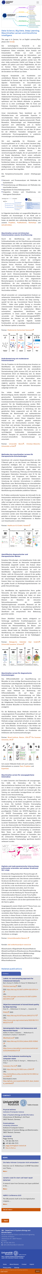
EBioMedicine (8, 1038)
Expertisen (5, 768)
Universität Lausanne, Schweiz (11, 644)
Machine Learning (9, 986)
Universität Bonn (15, 444)
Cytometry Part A (9, 1066)
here (11, 42)
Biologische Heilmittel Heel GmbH (23, 642)
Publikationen (22, 222)
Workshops (32, 222)
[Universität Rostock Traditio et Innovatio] (13, 1253)
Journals (6, 973)
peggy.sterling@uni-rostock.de (15, 1145)
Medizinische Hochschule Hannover (19, 330)
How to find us (10, 1148)
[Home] (7, 2)
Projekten (11, 222)
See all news (7, 1209)
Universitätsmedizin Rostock (17, 938)
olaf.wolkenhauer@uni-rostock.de (19, 944)
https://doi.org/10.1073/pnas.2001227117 (21, 1015)
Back (6, 1221)
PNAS (5, 1012)
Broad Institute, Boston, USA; (18, 737)
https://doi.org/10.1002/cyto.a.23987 (19, 1069)
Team (21, 766)
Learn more (4, 1271)
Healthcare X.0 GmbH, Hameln (18, 525)
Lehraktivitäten (6, 225)
